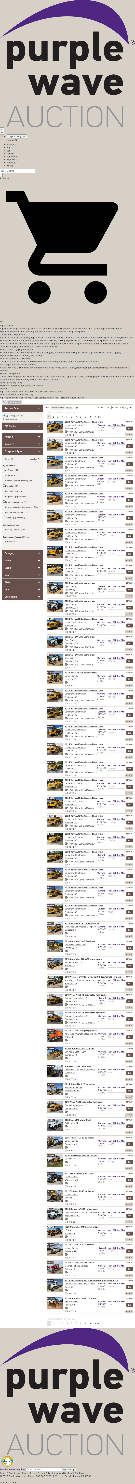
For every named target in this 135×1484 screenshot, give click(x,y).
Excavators (75, 340)
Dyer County (70, 586)
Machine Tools (7, 385)
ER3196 (50, 583)
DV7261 (50, 1031)
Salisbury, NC (71, 1251)
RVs (120, 367)
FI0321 (50, 1263)
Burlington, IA (71, 983)
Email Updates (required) (13, 1469)
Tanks (17, 379)
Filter (11, 402)
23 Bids (100, 466)
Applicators (31, 328)
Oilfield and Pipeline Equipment (23, 343)
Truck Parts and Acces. (65, 397)
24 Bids (100, 878)
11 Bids (100, 842)
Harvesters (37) (11, 486)
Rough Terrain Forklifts (97, 343)
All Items (4, 178)
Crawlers (43, 340)
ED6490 (50, 726)
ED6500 (50, 762)
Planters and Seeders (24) (16, 512)
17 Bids (100, 609)
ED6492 (50, 493)
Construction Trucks (20, 397)
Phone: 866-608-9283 (39, 1476)
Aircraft (4, 367)
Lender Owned (71, 676)
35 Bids (101, 1003)
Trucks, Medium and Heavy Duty (16, 394)
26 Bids (100, 788)
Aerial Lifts (5, 337)
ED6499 (50, 440)
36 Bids (100, 681)
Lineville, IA (70, 1158)
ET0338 (50, 1048)
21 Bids (101, 430)
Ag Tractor (20, 328)
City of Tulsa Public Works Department (82, 1283)
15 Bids (100, 448)
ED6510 (50, 834)
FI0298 (50, 1280)
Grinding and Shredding (80, 352)
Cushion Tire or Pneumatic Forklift (17, 361)
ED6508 (50, 547)
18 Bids (100, 556)
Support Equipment (10, 373)
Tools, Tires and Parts (11, 382)
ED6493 (50, 476)
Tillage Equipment (77, 331)
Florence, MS (71, 1144)
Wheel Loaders (49, 346)
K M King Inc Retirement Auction (79, 980)
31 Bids (101, 1164)
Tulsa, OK (69, 1287)
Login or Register (17, 136)
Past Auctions (12, 419)
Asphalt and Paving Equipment (26, 337)
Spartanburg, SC (72, 1090)
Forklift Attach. (42, 361)
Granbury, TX (71, 947)
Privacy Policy (45, 1473)
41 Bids (101, 1021)
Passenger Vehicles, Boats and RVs (18, 364)
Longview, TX (71, 679)
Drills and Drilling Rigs (59, 340)
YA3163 (50, 1138)
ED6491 (50, 798)
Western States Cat (73, 962)
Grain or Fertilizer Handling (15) (18, 480)
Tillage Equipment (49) (15, 518)
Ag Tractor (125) (12, 470)
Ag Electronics (7, 328)
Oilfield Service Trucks (42, 397)
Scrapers (113, 343)
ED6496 (50, 744)
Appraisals (12, 159)
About (10, 165)
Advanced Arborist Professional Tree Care (84, 1034)
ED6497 (50, 852)
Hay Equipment (83, 328)
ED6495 (50, 458)
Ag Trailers (5, 391)
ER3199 (50, 637)
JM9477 (50, 1227)
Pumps (11, 379)
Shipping (11, 162)
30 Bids (101, 967)
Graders (85, 340)
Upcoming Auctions (14, 416)
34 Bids (101, 520)
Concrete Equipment (21, 340)
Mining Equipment (98, 340)
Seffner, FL (70, 1037)
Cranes (35, 340)
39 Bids (101, 950)
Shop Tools (20, 385)
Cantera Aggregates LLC (76, 998)
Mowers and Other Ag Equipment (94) (21, 507)
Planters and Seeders (57, 331)
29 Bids (100, 502)
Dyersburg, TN (71, 589)
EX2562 (50, 1298)
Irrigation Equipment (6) (15, 496)
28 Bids (101, 1182)
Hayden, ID (70, 965)
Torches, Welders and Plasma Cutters (39, 379)
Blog (70, 1473)
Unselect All (35, 459)
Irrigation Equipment (101, 328)
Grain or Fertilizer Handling (50, 328)
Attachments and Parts (54, 337)
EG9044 (50, 1120)
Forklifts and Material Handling (15, 358)
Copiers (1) (10, 541)
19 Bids (100, 538)
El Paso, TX (70, 1233)
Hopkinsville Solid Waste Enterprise (81, 1212)
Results (10, 153)
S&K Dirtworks (71, 1301)
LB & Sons (69, 1230)
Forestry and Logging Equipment (17, 349)
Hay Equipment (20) (13, 491)
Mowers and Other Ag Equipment (28, 331)
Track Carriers (35, 346)
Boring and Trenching (110, 337)
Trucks (80, 397)
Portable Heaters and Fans (110, 376)
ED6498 (50, 905)
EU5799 (50, 1066)
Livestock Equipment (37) (16, 502)
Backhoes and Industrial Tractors (82, 337)
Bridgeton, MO (71, 1180)
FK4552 (50, 959)
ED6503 (50, 888)
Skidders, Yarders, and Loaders (27, 355)
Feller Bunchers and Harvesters (16, 352)
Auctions (11, 144)
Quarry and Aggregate (50, 343)
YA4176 (50, 673)
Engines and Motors (24, 376)
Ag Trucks (5, 397)
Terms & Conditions (10, 1473)
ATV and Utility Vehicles (20, 367)
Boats (65, 367)
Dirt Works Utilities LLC (75, 944)
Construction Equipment (12, 334)
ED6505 (50, 780)
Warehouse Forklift (90, 361)
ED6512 (50, 511)
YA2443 (50, 1191)
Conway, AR (70, 1197)
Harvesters (70, 328)
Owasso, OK (70, 930)
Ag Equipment (7, 325)
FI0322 (50, 923)
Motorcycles (74, 367)
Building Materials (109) (15, 529)
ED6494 (50, 529)
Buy (8, 147)
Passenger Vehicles (90, 367)
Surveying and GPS (18, 346)
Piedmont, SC (71, 428)
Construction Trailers (21, 391)
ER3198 (50, 601)
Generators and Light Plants (63, 376)
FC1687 (50, 1102)
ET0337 (50, 941)
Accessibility (60, 1473)
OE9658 (50, 1155)
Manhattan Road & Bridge (76, 1266)
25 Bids (101, 717)
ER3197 (50, 655)
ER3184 (50, 1209)
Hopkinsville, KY (72, 1215)
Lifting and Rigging (87, 376)
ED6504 (50, 870)
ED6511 (50, 690)
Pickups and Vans (109, 367)
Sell (8, 150)
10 (90, 416)
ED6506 (50, 565)
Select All (9, 459)
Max (121, 425)
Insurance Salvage (73, 1087)
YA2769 (50, 1173)
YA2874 (50, 1245)
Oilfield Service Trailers (43, 391)
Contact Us (12, 140)
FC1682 (50, 995)
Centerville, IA (71, 1001)
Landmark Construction (75, 425)
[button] (67, 314)
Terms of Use (29, 1473)
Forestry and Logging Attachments (50, 352)
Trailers (3, 388)
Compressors (7, 376)
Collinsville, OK (72, 1123)
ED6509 (50, 422)
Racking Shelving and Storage (65, 361)
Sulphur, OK (70, 1073)
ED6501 (50, 619)
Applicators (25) (12, 475)
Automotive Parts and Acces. (47, 367)
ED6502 (50, 816)
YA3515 (50, 1084)
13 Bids (100, 806)
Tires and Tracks (34, 385)
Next (98, 416)
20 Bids (100, 645)
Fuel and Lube (41, 376)
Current (101, 425)
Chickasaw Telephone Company (80, 1069)
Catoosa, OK (70, 1269)
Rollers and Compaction (74, 343)
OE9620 (50, 977)
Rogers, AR (70, 1304)
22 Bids (101, 735)
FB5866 (50, 1013)
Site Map (79, 1473)
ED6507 (50, 708)
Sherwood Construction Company (80, 926)
